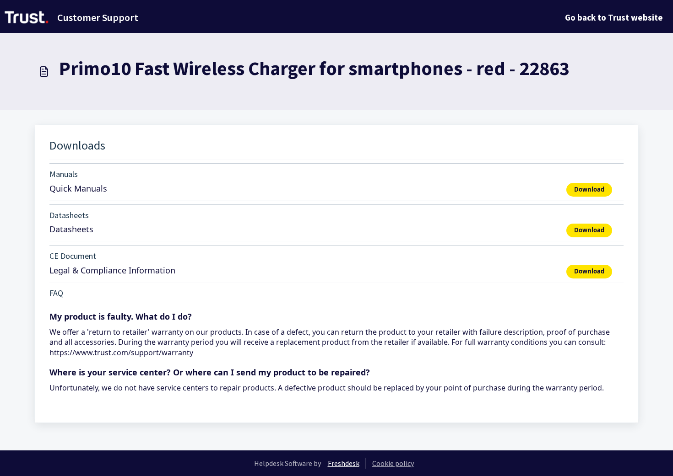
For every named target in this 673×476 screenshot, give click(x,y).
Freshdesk (343, 463)
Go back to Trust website (614, 17)
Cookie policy (393, 463)
